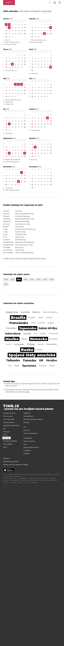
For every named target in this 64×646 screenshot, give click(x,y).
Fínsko (33, 323)
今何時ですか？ (54, 480)
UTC (24, 427)
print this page (23, 392)
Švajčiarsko (42, 365)
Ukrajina (51, 360)
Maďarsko (24, 339)
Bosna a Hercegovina (50, 312)
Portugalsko (19, 344)
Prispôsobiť (27, 438)
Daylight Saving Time (11, 425)
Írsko (9, 365)
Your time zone (8, 419)
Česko (16, 366)
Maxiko (12, 339)
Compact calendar (10, 441)
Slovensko (38, 349)
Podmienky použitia (10, 461)
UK (41, 360)
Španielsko (29, 365)
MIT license (41, 258)
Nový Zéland (53, 339)
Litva (35, 333)
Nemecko (38, 339)
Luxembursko (53, 333)
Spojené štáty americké (32, 355)
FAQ (25, 444)
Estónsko (49, 317)
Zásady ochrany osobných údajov (15, 465)
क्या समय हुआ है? (23, 478)
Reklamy (6, 458)
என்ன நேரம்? (13, 482)
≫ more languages (32, 482)
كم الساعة (52, 478)
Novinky (26, 422)
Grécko (51, 323)
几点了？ (16, 478)
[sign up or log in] (55, 3)
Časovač (6, 432)
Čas (4, 429)
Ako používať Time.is (31, 447)
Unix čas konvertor (30, 433)
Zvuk (5, 447)
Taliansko (13, 360)
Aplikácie (26, 413)
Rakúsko (41, 344)
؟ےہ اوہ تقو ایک (21, 482)
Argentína (12, 312)
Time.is (9, 2)
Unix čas (26, 430)
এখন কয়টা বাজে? (6, 480)
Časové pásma (8, 422)
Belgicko (36, 312)
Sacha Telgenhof (30, 258)
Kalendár (6, 438)
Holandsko (11, 328)
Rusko (27, 349)
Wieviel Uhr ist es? (43, 480)
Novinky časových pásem (32, 419)
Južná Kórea (12, 333)
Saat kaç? (6, 482)
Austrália (25, 312)
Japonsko (47, 11)
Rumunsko (52, 344)
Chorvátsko (31, 317)
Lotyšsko (43, 333)
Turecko (29, 360)
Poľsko (31, 344)
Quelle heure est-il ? (43, 478)
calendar (27, 11)
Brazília (18, 317)
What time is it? (8, 478)
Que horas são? (24, 480)
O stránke (27, 450)
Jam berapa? (33, 480)
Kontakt (26, 454)
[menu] (59, 2)
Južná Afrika (48, 328)
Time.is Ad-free (29, 441)
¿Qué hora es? (32, 478)
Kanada (27, 333)
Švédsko (52, 365)
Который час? (15, 480)
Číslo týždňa (7, 444)
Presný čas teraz (9, 413)
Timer (5, 435)
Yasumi (18, 258)
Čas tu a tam (8, 416)
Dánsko (40, 317)
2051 (10, 19)
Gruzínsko (41, 323)
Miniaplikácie (28, 416)
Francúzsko (18, 323)
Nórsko (8, 344)
